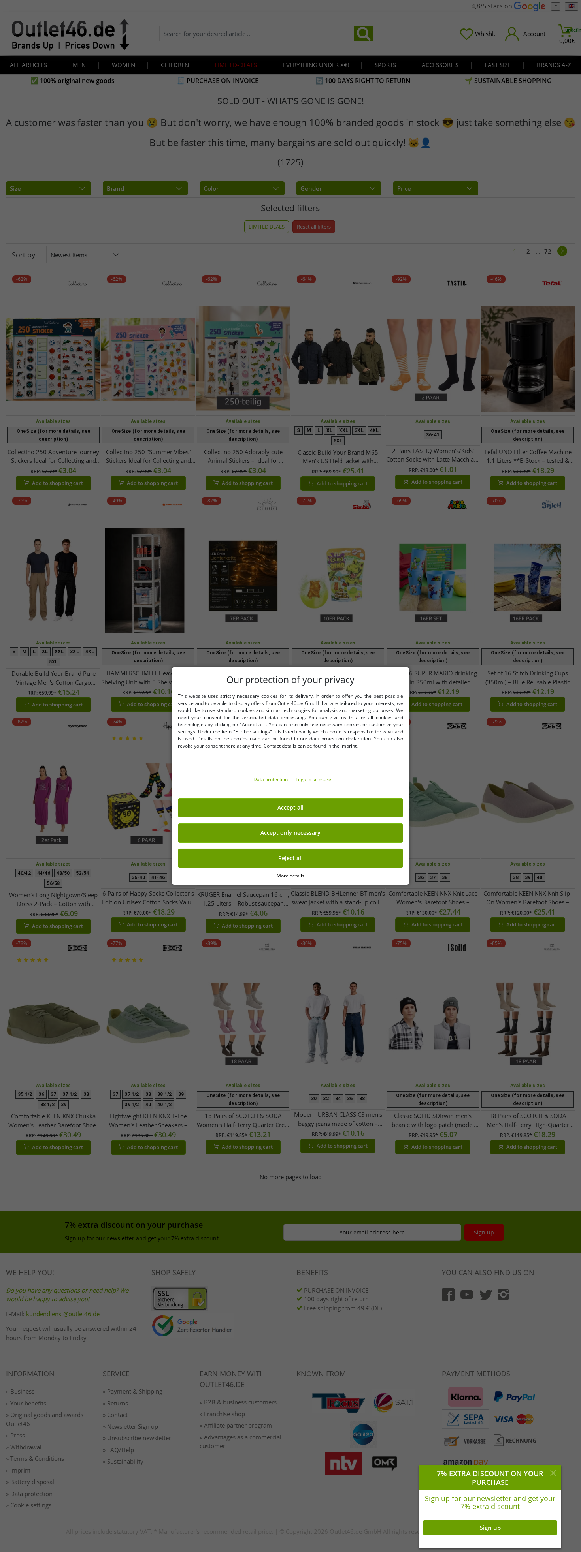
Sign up (490, 1527)
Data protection (271, 779)
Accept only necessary (290, 832)
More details (290, 876)
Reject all (290, 858)
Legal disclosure (313, 779)
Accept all (290, 807)
